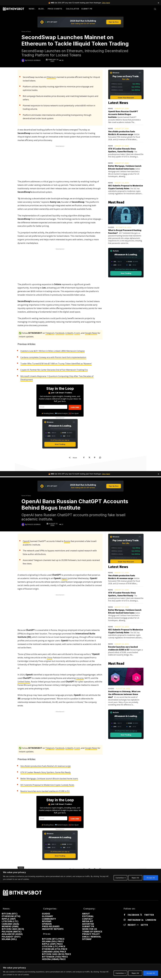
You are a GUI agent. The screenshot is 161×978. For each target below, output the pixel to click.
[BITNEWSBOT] (13, 8)
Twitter (149, 915)
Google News (91, 333)
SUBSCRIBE (74, 407)
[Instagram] (124, 920)
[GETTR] (138, 925)
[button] (155, 9)
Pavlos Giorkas (34, 60)
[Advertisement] (60, 162)
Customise (120, 973)
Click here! (106, 3)
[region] (80, 971)
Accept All (151, 973)
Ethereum (51, 77)
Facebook (59, 333)
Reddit (132, 925)
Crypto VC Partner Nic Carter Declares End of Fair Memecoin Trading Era (54, 369)
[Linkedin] (142, 920)
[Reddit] (124, 925)
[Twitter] (141, 915)
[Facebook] (83, 457)
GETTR (144, 925)
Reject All (135, 973)
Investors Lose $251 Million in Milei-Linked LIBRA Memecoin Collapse (52, 351)
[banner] (80, 22)
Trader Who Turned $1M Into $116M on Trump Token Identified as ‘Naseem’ (56, 363)
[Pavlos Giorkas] (23, 60)
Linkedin (150, 920)
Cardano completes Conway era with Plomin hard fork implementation (53, 357)
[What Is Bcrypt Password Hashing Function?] (125, 215)
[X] (89, 457)
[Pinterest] (94, 457)
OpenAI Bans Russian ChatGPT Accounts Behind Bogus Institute (123, 114)
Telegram (49, 333)
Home (23, 32)
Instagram (134, 920)
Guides (111, 227)
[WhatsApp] (100, 457)
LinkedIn (69, 333)
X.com (77, 333)
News (29, 32)
